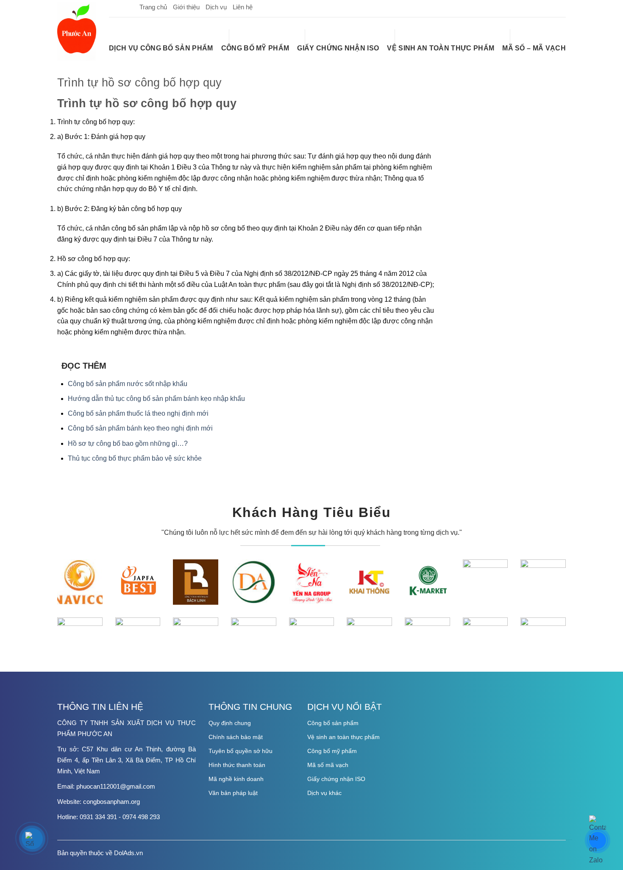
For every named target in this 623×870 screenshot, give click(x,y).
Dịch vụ (216, 7)
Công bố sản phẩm (333, 723)
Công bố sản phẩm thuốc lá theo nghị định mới (138, 413)
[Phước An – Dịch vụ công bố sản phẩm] (76, 31)
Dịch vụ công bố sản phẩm (161, 48)
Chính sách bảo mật (236, 737)
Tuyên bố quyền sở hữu (241, 751)
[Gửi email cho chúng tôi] (545, 6)
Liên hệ (243, 7)
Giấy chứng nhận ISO (338, 48)
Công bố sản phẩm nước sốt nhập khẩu (127, 383)
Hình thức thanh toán (237, 765)
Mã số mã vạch (327, 765)
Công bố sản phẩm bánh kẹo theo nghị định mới (140, 428)
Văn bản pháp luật (233, 792)
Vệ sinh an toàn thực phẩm (440, 48)
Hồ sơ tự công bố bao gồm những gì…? (128, 443)
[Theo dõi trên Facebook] (518, 6)
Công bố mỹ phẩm (255, 48)
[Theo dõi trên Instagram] (532, 6)
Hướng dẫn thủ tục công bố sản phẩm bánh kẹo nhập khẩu (156, 398)
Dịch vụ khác (324, 792)
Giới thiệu (186, 7)
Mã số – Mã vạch (534, 48)
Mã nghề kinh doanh (236, 778)
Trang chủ (153, 7)
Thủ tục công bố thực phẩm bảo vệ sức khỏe (135, 458)
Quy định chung (230, 723)
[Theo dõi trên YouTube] (559, 6)
